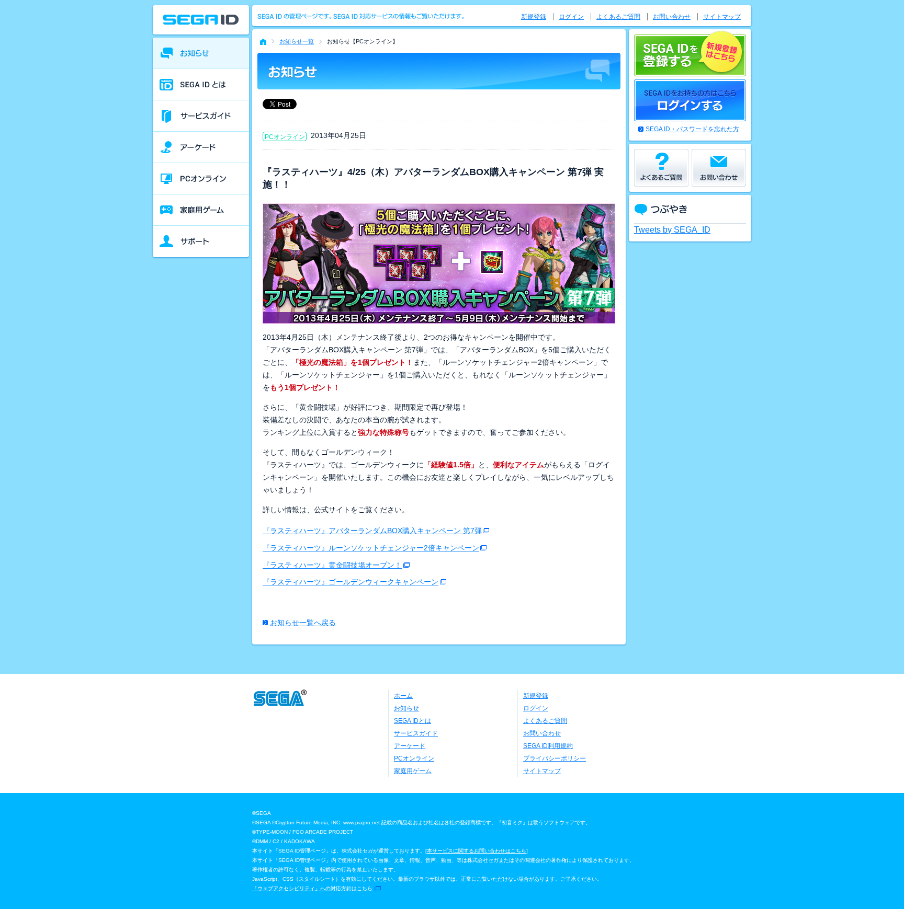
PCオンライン (414, 758)
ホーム (403, 695)
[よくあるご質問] (661, 168)
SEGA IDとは (412, 720)
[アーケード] (201, 147)
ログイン (571, 16)
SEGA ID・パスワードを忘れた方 (692, 129)
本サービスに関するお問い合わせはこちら (476, 851)
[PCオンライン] (201, 178)
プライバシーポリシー (554, 758)
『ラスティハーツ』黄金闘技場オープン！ (332, 565)
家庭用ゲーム (413, 771)
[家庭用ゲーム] (201, 210)
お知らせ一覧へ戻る (303, 622)
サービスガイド (416, 733)
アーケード (409, 746)
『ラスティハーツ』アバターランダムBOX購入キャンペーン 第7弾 (372, 530)
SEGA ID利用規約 (548, 746)
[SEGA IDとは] (201, 84)
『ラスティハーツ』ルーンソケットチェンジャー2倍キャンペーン (371, 548)
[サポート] (201, 241)
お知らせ (406, 708)
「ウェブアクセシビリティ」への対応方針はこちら (312, 888)
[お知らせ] (201, 53)
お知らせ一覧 (296, 41)
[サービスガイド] (201, 116)
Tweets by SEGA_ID (672, 229)
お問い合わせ (672, 16)
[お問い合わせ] (719, 168)
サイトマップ (722, 16)
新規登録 (533, 16)
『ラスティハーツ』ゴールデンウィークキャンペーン (350, 582)
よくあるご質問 (618, 16)
